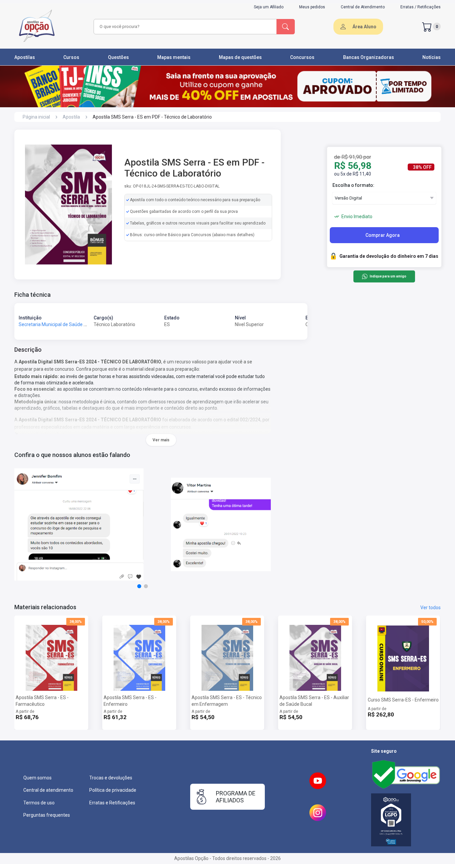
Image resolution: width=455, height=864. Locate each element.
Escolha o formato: (353, 185)
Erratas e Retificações (112, 802)
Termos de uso (39, 802)
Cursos (71, 57)
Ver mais (161, 440)
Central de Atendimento (363, 7)
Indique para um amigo (388, 276)
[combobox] (184, 26)
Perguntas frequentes (46, 815)
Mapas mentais (174, 57)
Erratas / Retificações (420, 7)
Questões (118, 57)
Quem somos (37, 777)
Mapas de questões (240, 57)
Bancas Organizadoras (368, 57)
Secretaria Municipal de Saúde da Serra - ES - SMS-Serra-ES (82, 324)
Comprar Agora (382, 235)
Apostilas (24, 57)
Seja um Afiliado (268, 7)
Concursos (302, 57)
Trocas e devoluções (110, 777)
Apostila (71, 117)
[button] (139, 586)
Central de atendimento (48, 790)
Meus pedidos (312, 7)
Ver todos (430, 607)
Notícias (431, 57)
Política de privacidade (112, 790)
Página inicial (36, 117)
